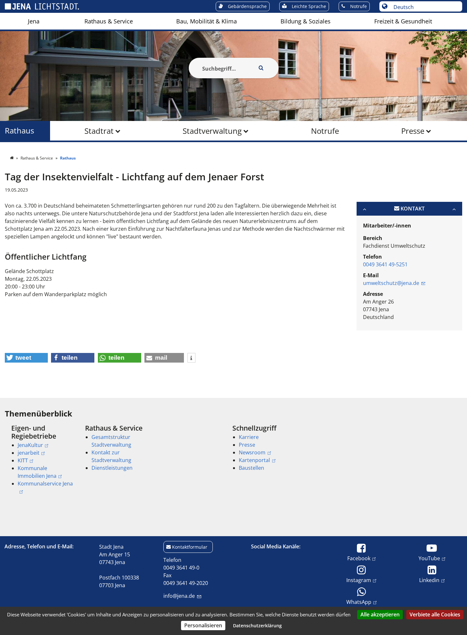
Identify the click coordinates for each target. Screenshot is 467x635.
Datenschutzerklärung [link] (257, 625)
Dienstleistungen (112, 467)
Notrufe (325, 130)
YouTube (429, 558)
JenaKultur (30, 445)
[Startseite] (12, 158)
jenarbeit (28, 452)
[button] (26, 358)
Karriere (249, 437)
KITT (23, 460)
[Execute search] (261, 68)
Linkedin (429, 580)
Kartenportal (254, 460)
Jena (33, 21)
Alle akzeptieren (380, 614)
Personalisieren (203, 625)
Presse (412, 130)
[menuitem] (34, 21)
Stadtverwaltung (212, 130)
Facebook (358, 558)
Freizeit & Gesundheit (403, 21)
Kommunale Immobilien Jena (37, 472)
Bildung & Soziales (306, 21)
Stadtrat (99, 130)
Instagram (358, 580)
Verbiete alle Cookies (435, 614)
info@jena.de (179, 595)
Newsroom (252, 452)
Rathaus (19, 130)
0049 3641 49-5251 (385, 264)
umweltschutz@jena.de (391, 283)
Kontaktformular (189, 547)
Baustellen (251, 467)
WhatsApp (358, 601)
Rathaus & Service (108, 21)
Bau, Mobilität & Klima (206, 21)
